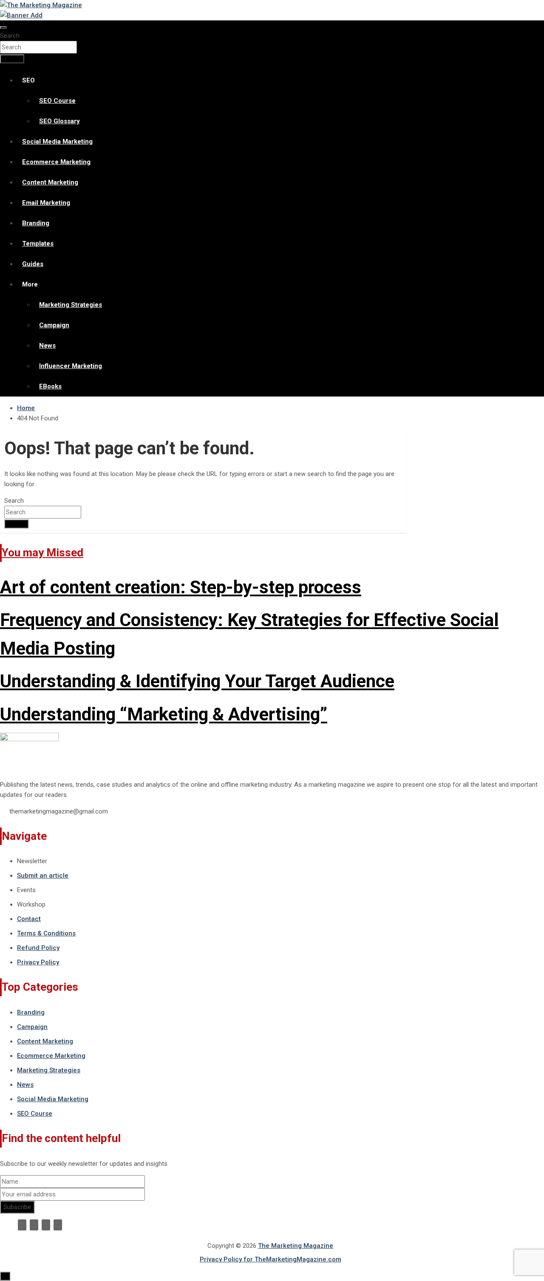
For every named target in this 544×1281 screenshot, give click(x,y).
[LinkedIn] (46, 1224)
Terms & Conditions (46, 933)
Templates (38, 243)
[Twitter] (34, 1224)
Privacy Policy (38, 962)
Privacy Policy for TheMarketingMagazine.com (270, 1259)
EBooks (50, 386)
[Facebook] (22, 1224)
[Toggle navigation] (3, 27)
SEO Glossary (59, 121)
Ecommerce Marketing (56, 162)
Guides (32, 264)
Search (10, 36)
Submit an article (42, 875)
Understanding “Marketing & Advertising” (163, 714)
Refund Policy (38, 948)
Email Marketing (46, 203)
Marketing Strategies (70, 305)
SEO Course (57, 101)
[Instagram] (58, 1224)
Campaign (54, 325)
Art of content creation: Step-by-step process (180, 587)
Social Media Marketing (57, 141)
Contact (29, 919)
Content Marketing (50, 182)
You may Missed (42, 552)
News (47, 345)
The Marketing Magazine (295, 1246)
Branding (35, 223)
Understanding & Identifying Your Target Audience (197, 681)
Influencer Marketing (70, 366)
